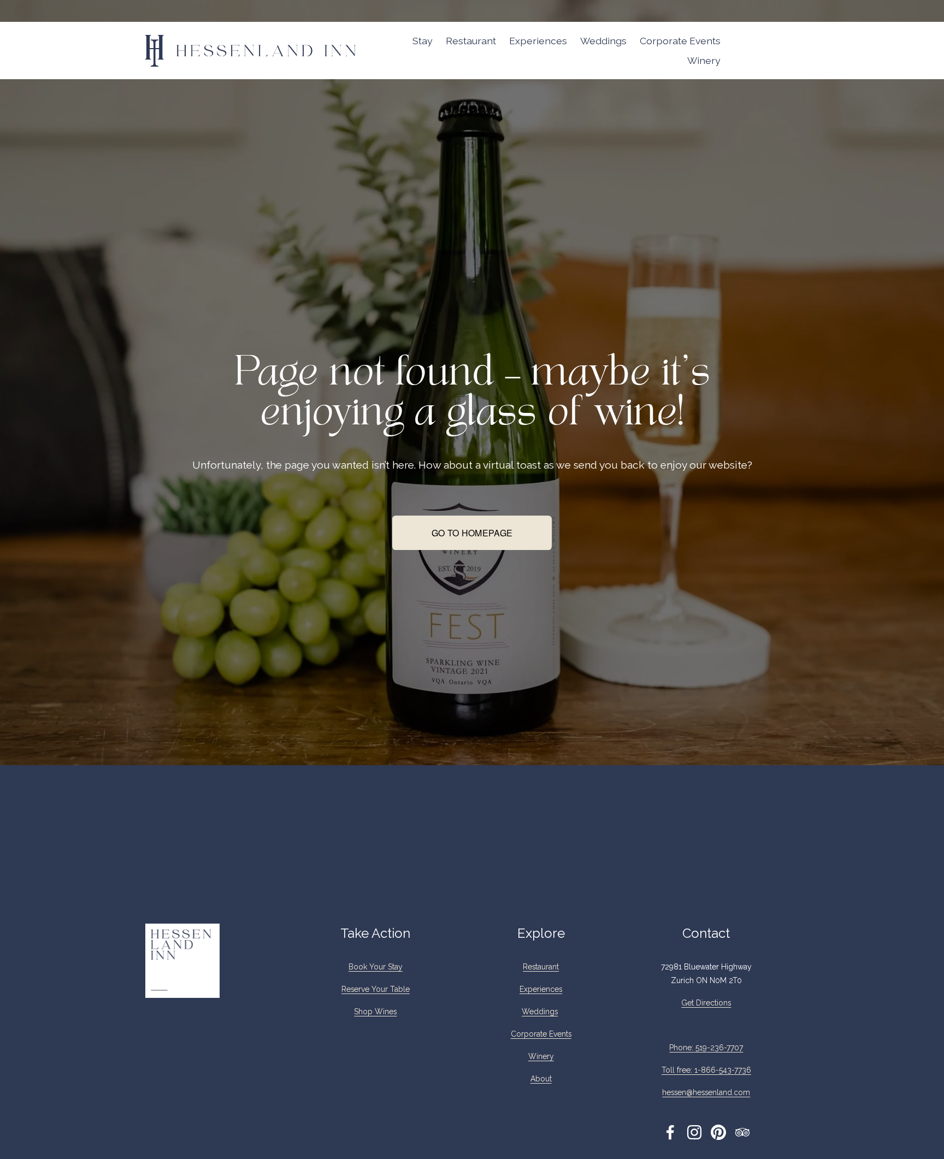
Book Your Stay (376, 966)
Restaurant (471, 40)
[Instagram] (694, 1132)
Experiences (538, 40)
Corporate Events (680, 40)
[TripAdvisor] (742, 1132)
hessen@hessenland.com (706, 1092)
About (541, 1078)
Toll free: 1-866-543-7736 (706, 1070)
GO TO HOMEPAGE (472, 533)
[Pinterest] (718, 1132)
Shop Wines (375, 1011)
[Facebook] (670, 1132)
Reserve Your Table (375, 989)
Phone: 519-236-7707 (706, 1047)
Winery (704, 60)
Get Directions (706, 1002)
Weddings (603, 40)
